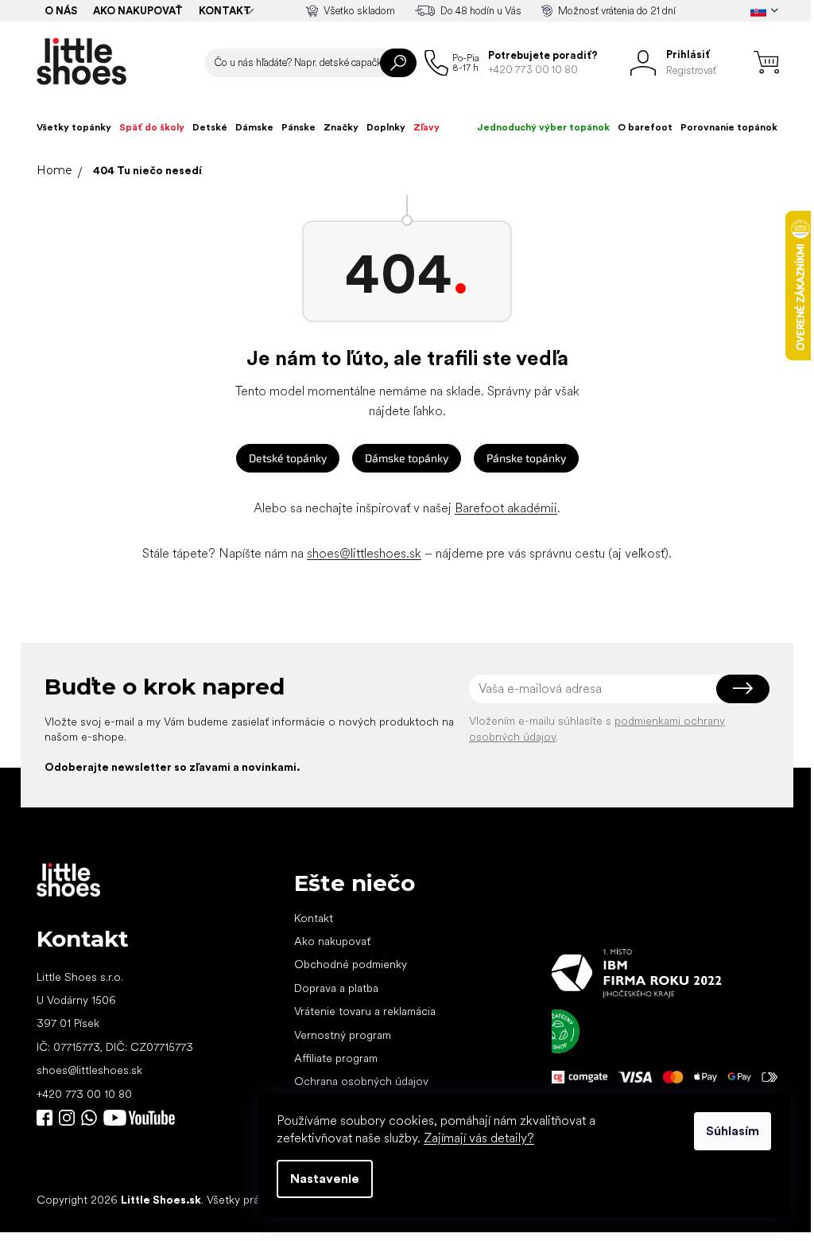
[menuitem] (74, 127)
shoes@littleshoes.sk (364, 553)
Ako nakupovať (138, 11)
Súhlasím (732, 1130)
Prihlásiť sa (742, 689)
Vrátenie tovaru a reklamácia (365, 1011)
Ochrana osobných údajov (361, 1081)
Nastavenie (324, 1178)
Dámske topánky (406, 458)
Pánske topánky (526, 458)
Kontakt (225, 11)
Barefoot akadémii (506, 507)
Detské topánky (288, 458)
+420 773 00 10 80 (84, 1093)
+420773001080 (92, 1118)
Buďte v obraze (44, 1118)
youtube (139, 1118)
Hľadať (398, 63)
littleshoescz (67, 1118)
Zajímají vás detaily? (479, 1138)
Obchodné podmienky (350, 964)
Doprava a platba (336, 988)
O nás (61, 11)
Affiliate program (336, 1058)
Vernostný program (342, 1035)
